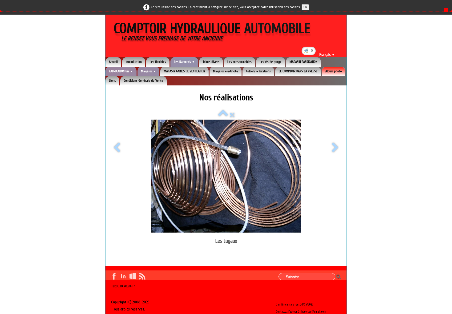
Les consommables (239, 62)
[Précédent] (117, 147)
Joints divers (211, 62)
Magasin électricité (225, 71)
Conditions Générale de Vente (143, 81)
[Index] (223, 115)
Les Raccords (184, 62)
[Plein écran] (232, 115)
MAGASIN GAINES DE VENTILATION (184, 71)
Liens (112, 81)
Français (327, 55)
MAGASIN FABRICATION (303, 62)
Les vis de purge (271, 62)
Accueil (113, 62)
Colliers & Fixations (258, 71)
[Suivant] (335, 147)
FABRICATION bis (121, 71)
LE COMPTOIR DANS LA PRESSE (298, 71)
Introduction (134, 62)
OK (305, 7)
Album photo (333, 71)
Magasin (148, 71)
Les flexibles (158, 62)
